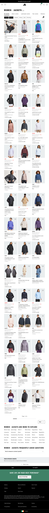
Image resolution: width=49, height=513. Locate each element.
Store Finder (20, 491)
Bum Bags (6, 434)
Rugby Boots (35, 429)
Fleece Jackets (40, 430)
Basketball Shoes (41, 435)
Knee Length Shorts (14, 442)
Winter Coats (7, 429)
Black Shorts (42, 437)
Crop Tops (6, 437)
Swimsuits (13, 432)
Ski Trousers (28, 437)
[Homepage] (24, 5)
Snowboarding (14, 434)
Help (5, 491)
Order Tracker (34, 484)
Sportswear (27, 432)
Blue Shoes (20, 434)
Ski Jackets (27, 434)
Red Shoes (27, 440)
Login (12, 467)
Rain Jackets (21, 442)
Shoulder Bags (27, 442)
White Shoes (27, 429)
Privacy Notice (7, 506)
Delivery (5, 484)
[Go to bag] (46, 4)
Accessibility (34, 506)
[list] (24, 14)
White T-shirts (20, 430)
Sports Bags (14, 429)
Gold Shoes (20, 437)
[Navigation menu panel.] (2, 4)
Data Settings (20, 503)
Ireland (26, 511)
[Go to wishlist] (5, 4)
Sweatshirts (13, 437)
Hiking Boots (35, 437)
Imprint (19, 488)
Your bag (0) (35, 467)
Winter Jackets (33, 435)
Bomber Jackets (6, 440)
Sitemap (6, 488)
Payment (33, 488)
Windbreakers (14, 440)
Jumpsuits (6, 432)
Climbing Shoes (34, 442)
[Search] (43, 4)
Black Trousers (20, 432)
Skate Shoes (34, 432)
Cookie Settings (7, 503)
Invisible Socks (20, 440)
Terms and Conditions (22, 506)
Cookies (33, 503)
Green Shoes (42, 440)
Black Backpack (34, 440)
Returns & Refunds (21, 484)
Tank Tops (6, 442)
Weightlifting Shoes (42, 432)
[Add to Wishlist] (15, 22)
